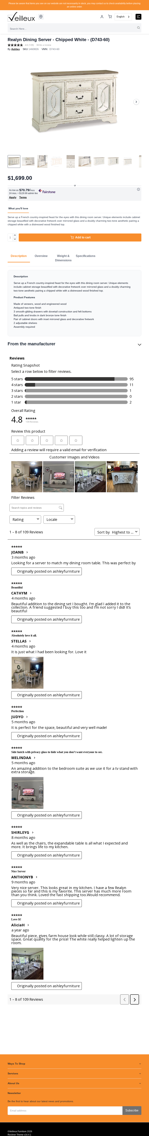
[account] (102, 17)
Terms (23, 197)
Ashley (15, 49)
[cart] (110, 17)
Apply (12, 197)
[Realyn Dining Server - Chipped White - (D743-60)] (74, 102)
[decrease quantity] (15, 239)
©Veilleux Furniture (17, 1131)
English (120, 16)
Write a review (44, 45)
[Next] (136, 102)
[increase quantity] (15, 235)
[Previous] (13, 102)
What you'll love (18, 208)
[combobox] (123, 16)
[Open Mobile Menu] (138, 17)
